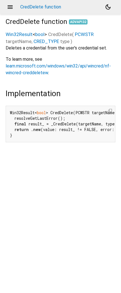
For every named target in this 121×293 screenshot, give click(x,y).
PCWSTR (84, 34)
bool (39, 34)
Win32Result (19, 34)
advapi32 (78, 22)
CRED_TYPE (46, 41)
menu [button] (10, 7)
